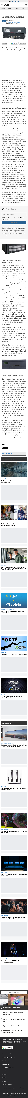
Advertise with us (6, 1071)
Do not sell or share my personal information (13, 1088)
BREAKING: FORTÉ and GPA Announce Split (12, 1031)
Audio (9, 8)
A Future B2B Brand (7, 1084)
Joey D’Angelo (11, 20)
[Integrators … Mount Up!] (14, 1002)
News (3, 21)
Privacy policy (5, 1060)
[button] (2, 4)
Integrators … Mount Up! (11, 1007)
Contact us (4, 1077)
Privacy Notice (22, 228)
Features (4, 448)
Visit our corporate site (14, 1042)
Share (5, 43)
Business (4, 12)
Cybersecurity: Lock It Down (12, 1026)
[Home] (14, 1)
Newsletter (23, 43)
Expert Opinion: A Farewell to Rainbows (13, 1013)
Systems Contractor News (13, 22)
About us (4, 1074)
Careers (4, 1081)
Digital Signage (20, 8)
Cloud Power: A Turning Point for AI (14, 1020)
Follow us (15, 43)
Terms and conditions (7, 1054)
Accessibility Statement (8, 1067)
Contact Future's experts (8, 1057)
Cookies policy (5, 1064)
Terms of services (20, 227)
